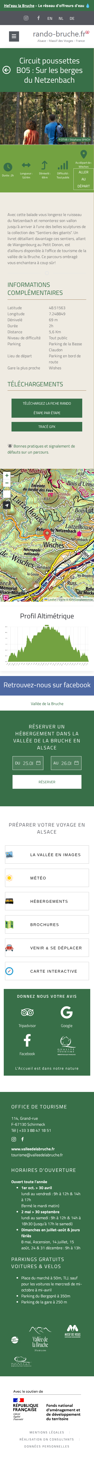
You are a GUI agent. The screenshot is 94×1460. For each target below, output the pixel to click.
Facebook (27, 1054)
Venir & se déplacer (56, 948)
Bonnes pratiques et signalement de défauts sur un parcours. (41, 449)
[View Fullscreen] (7, 494)
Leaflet (51, 599)
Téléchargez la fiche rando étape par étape (47, 408)
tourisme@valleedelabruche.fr (37, 1155)
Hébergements (49, 901)
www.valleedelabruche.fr (33, 1149)
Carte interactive (53, 971)
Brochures (44, 925)
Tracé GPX (46, 426)
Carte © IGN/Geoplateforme (76, 599)
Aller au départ (83, 179)
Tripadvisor (27, 1026)
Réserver (47, 781)
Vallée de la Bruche (47, 704)
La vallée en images (55, 855)
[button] (47, 535)
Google (66, 1026)
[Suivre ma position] (7, 505)
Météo (38, 878)
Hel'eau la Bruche (19, 6)
